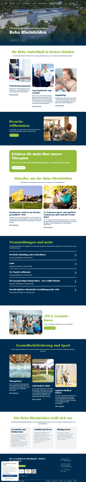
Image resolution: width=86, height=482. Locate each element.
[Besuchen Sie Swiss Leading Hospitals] (28, 471)
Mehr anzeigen (49, 328)
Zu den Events (43, 298)
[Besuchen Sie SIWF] (21, 471)
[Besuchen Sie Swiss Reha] (34, 471)
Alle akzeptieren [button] (9, 475)
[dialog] (10, 471)
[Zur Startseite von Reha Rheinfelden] (75, 3)
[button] (10, 479)
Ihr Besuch (23, 40)
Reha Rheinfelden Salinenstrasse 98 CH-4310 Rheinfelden (66, 465)
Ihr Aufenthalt (14, 40)
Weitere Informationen (6, 473)
